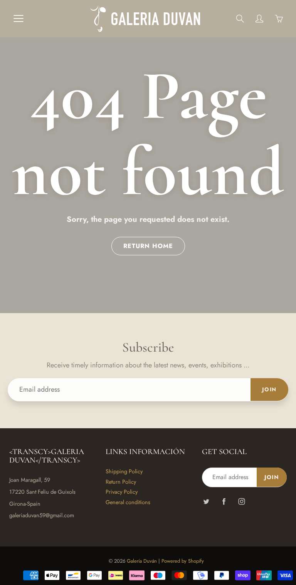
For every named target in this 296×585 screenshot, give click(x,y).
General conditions (128, 502)
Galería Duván (142, 561)
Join (269, 389)
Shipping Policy (124, 471)
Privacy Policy (122, 492)
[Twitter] (206, 501)
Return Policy (121, 482)
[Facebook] (223, 501)
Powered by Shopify (182, 561)
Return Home (148, 245)
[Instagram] (241, 501)
